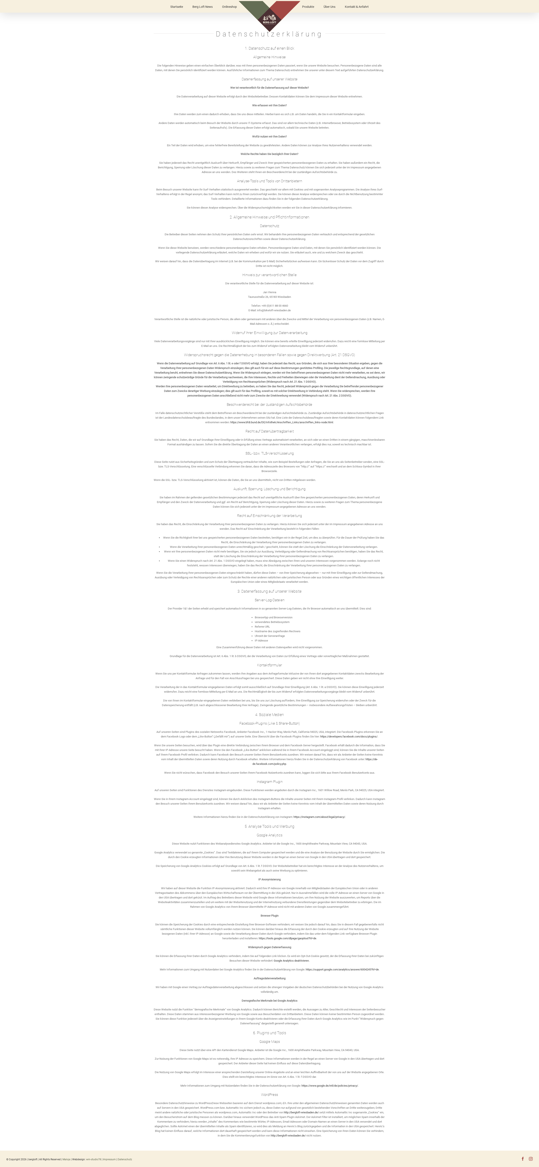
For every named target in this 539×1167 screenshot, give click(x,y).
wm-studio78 (93, 1159)
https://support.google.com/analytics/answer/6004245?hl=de (342, 969)
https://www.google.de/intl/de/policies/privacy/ (330, 1085)
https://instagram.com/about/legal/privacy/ (319, 816)
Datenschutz (125, 1159)
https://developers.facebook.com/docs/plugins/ (349, 736)
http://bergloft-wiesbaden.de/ (301, 1112)
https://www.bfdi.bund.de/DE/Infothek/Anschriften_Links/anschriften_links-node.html (281, 422)
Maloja (66, 1159)
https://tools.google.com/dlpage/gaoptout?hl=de (287, 938)
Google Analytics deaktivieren (291, 960)
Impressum (109, 1159)
